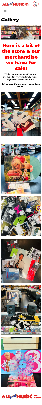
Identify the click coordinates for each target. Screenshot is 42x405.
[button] (5, 11)
